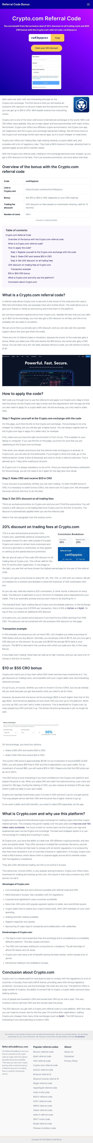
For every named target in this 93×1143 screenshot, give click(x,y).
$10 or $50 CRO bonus (19, 273)
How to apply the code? (19, 248)
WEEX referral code (42, 1106)
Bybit (81, 608)
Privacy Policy (71, 1061)
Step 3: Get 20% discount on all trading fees (32, 260)
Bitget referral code (42, 1083)
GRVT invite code (41, 1119)
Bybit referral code (42, 1056)
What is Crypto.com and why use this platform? (31, 277)
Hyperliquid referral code (45, 1088)
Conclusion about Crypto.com (22, 282)
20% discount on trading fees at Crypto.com (29, 265)
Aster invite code (41, 1092)
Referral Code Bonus (16, 4)
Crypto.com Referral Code (18, 235)
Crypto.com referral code (45, 1065)
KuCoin (70, 608)
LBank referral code (42, 1110)
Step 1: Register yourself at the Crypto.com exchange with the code (43, 252)
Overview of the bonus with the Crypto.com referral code (36, 239)
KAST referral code (42, 1101)
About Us (68, 1052)
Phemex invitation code (44, 1128)
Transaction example (21, 269)
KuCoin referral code (43, 1070)
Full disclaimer (80, 1037)
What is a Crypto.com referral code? (25, 243)
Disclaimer (69, 1056)
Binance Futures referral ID (46, 1079)
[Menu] (88, 4)
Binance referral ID (42, 1074)
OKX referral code (41, 1061)
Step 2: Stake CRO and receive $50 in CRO (31, 256)
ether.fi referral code (43, 1114)
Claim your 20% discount (46, 48)
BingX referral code (42, 1123)
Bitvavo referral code (43, 1052)
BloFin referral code (42, 1097)
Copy (57, 38)
